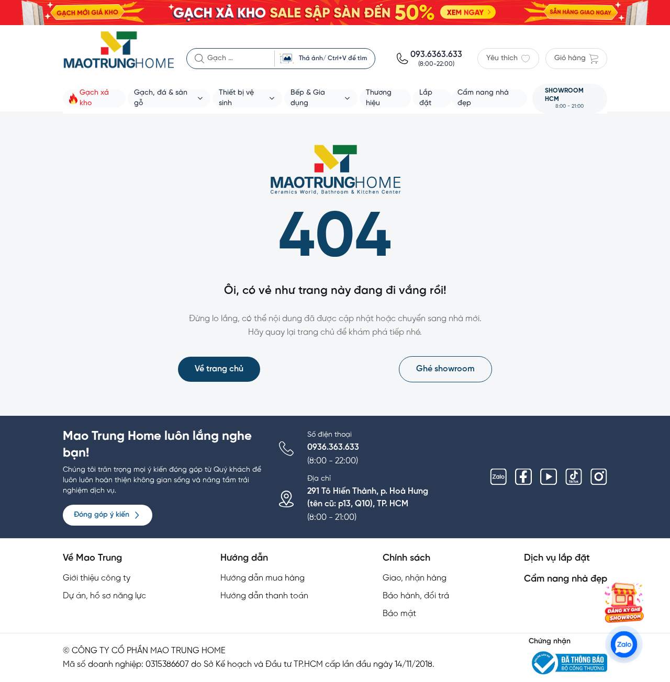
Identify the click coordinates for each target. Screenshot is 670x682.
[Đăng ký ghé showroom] (624, 602)
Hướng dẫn (244, 558)
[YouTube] (548, 477)
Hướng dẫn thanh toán (264, 596)
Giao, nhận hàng (414, 578)
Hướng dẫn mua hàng (262, 578)
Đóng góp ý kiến (101, 515)
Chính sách (406, 558)
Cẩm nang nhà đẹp (565, 579)
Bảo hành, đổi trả (416, 596)
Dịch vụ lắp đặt (557, 558)
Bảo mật (399, 613)
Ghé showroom (445, 369)
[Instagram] (598, 477)
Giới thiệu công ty (96, 578)
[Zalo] (498, 477)
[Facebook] (523, 477)
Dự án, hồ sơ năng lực (104, 596)
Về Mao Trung (92, 558)
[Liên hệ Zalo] (624, 644)
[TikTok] (573, 477)
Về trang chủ (219, 369)
